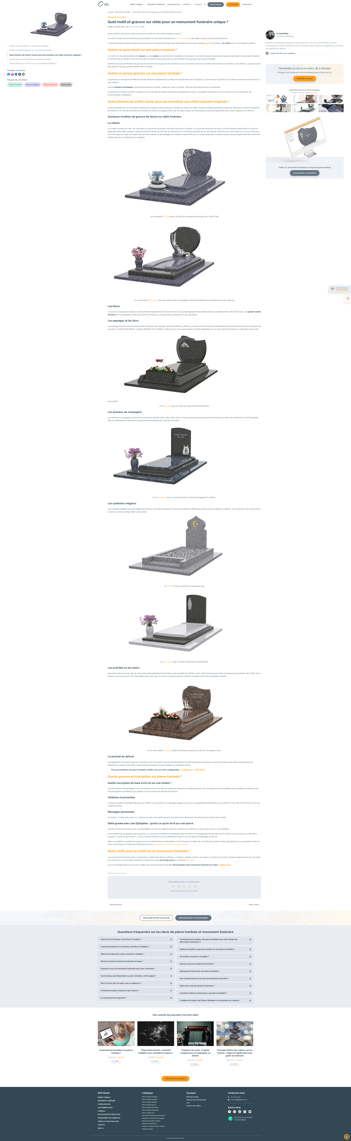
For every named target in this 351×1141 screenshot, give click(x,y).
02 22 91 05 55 (235, 1097)
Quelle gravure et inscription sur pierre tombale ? (30, 59)
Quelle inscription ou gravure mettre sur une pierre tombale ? (207, 949)
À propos (186, 4)
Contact (198, 4)
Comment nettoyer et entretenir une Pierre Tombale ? (125, 947)
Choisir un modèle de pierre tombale (153, 1126)
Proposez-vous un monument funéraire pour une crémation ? (128, 968)
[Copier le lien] (19, 74)
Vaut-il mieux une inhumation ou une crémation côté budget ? (128, 976)
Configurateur (173, 4)
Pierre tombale (136, 4)
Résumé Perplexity (32, 85)
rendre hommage (183, 38)
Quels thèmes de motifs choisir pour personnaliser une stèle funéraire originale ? (45, 55)
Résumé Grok (66, 85)
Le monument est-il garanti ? (113, 998)
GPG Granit (103, 4)
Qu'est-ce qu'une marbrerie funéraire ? (197, 964)
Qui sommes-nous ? (105, 1107)
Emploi (100, 1128)
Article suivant (255, 904)
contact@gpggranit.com (239, 1100)
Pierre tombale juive (148, 1113)
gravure (206, 43)
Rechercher (205, 4)
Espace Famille (215, 4)
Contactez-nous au (342, 289)
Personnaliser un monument (304, 173)
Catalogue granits (147, 1129)
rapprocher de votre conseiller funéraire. (171, 844)
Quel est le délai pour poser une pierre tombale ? (122, 954)
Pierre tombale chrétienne (150, 1107)
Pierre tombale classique (149, 1097)
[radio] (173, 886)
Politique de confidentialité (196, 1100)
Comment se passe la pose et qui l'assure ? (120, 990)
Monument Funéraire (117, 17)
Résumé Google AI (50, 85)
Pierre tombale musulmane (150, 1110)
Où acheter (233, 4)
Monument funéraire (156, 4)
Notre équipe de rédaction (109, 1114)
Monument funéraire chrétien (151, 1121)
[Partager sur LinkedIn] (16, 74)
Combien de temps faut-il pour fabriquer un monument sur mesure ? (210, 1000)
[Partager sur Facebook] (8, 74)
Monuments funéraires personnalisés (153, 1115)
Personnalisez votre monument (193, 918)
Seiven (243, 1120)
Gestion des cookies (193, 1106)
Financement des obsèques (109, 1118)
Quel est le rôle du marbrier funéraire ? (197, 986)
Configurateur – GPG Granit (193, 770)
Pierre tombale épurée (149, 1105)
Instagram (314, 93)
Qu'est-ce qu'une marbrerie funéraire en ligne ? (122, 961)
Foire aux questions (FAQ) (108, 1121)
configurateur (224, 865)
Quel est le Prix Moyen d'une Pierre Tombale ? (121, 939)
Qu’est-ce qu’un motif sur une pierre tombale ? (29, 46)
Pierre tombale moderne (149, 1099)
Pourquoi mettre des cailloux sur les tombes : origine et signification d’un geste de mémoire (234, 1053)
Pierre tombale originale (149, 1102)
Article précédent (115, 904)
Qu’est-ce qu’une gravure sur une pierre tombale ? (30, 50)
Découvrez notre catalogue (156, 918)
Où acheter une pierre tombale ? (194, 956)
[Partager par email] (23, 74)
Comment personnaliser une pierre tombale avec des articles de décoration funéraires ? (208, 940)
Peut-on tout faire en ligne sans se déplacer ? (121, 983)
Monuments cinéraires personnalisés (153, 1118)
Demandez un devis (305, 78)
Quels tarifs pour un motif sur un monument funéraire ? (33, 63)
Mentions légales (192, 1097)
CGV (188, 1103)
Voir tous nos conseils (175, 1079)
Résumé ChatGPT (15, 85)
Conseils (101, 1111)
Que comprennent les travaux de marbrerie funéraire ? (204, 978)
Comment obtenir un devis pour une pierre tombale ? (203, 993)
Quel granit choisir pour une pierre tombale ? (199, 971)
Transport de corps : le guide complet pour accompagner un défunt (195, 1053)
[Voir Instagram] (12, 74)
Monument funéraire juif (149, 1123)
